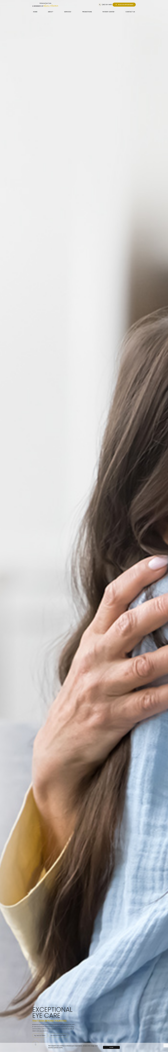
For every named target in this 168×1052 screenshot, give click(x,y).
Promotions (87, 12)
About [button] (50, 12)
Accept (111, 1047)
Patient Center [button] (108, 12)
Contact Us (130, 12)
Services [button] (67, 12)
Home (35, 12)
